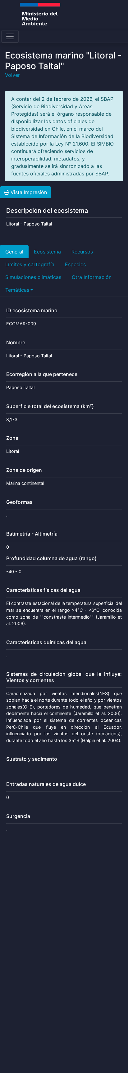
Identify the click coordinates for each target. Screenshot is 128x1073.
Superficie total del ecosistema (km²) (50, 406)
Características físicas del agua (43, 590)
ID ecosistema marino (31, 311)
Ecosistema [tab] (47, 252)
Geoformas (19, 502)
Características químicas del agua (46, 642)
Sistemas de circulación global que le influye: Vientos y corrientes (64, 677)
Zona (12, 438)
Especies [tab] (75, 264)
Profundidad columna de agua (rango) (51, 558)
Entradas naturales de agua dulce (46, 784)
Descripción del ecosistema (47, 210)
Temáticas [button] (17, 290)
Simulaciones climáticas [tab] (33, 277)
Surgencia (18, 816)
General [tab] (14, 252)
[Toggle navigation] (10, 36)
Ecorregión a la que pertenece (41, 374)
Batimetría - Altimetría (31, 534)
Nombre (15, 343)
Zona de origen (24, 470)
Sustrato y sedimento (31, 759)
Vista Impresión (28, 192)
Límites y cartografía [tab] (29, 264)
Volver (12, 75)
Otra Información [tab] (92, 277)
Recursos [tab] (82, 252)
